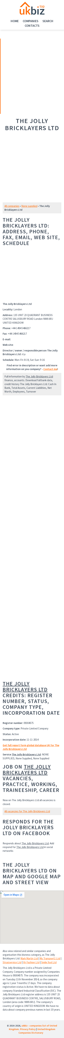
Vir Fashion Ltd (31, 962)
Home (15, 21)
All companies (11, 206)
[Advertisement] (25, 75)
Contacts (32, 26)
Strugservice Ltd (12, 962)
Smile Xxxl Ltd (49, 962)
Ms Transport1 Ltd (50, 958)
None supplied (29, 206)
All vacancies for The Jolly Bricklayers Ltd (27, 811)
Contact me (50, 369)
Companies (30, 21)
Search (47, 21)
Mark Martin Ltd (29, 958)
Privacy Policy (28, 1029)
